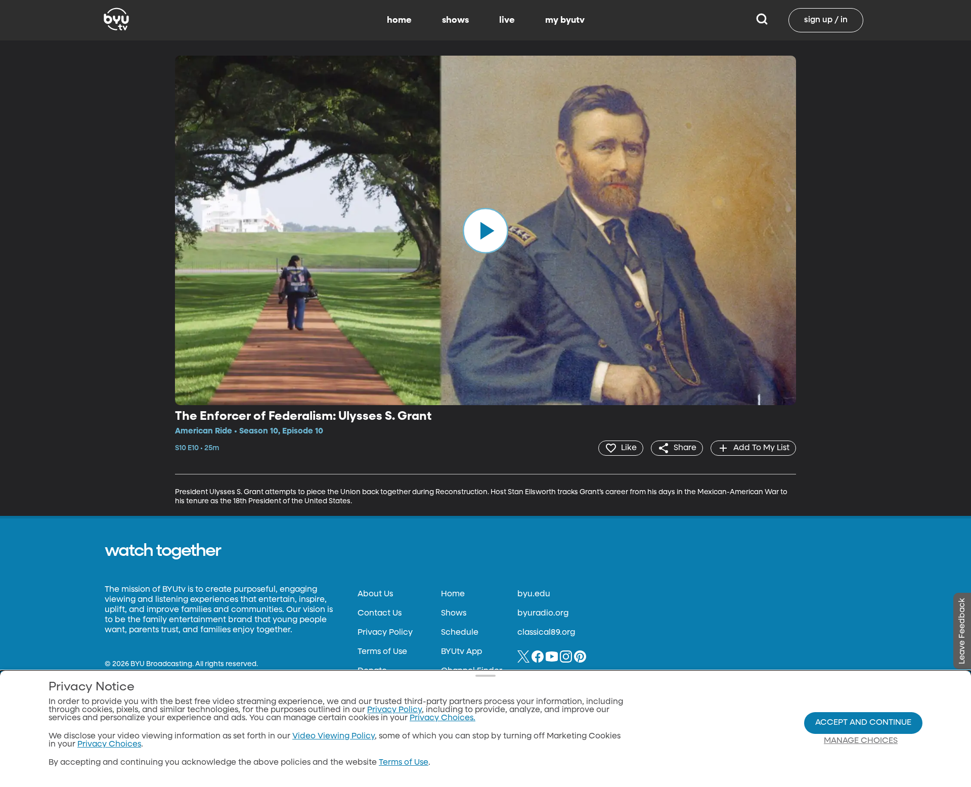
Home (453, 594)
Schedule (459, 633)
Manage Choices (861, 741)
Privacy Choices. (442, 718)
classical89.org (546, 633)
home (399, 20)
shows (455, 20)
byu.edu (533, 594)
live (507, 20)
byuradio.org (542, 613)
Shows (453, 613)
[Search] (761, 20)
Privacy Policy (385, 633)
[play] (485, 230)
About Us (375, 594)
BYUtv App (461, 652)
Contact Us (380, 613)
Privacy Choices (109, 744)
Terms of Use (382, 652)
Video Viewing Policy (333, 736)
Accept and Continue (863, 723)
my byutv (565, 20)
